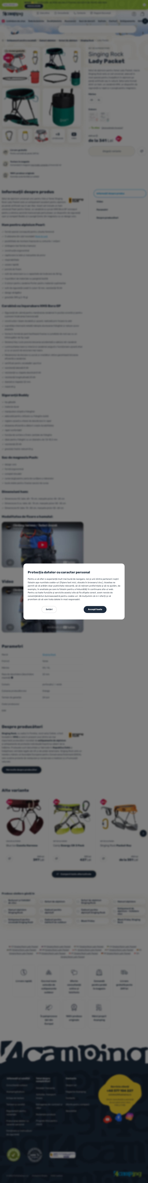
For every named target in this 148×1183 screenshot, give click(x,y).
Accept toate (95, 609)
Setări (49, 609)
